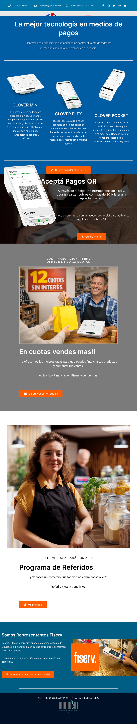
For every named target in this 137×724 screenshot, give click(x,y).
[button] (33, 604)
